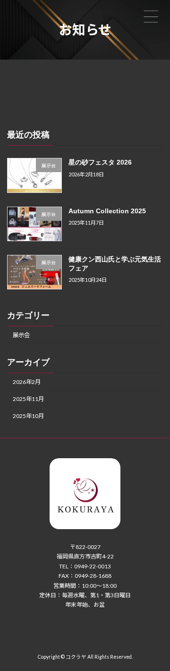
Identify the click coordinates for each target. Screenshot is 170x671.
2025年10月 (28, 415)
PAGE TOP (156, 641)
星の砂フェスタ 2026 (100, 162)
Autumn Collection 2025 (107, 211)
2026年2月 (27, 381)
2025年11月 (28, 398)
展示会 (21, 335)
